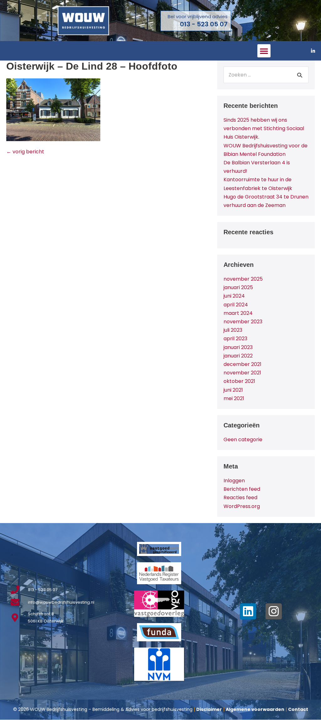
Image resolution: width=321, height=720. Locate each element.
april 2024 (236, 304)
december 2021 (242, 364)
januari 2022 (238, 355)
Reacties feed (240, 497)
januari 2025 (238, 287)
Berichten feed (242, 489)
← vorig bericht (25, 151)
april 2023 (235, 338)
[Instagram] (274, 611)
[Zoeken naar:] (266, 74)
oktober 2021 (239, 381)
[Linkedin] (248, 611)
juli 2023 (233, 330)
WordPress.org (242, 506)
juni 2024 (234, 295)
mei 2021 (234, 398)
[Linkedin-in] (313, 51)
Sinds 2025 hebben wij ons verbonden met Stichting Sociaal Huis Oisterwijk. (264, 128)
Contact (298, 709)
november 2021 (242, 372)
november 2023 (243, 321)
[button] (264, 50)
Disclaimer (209, 709)
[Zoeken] (299, 75)
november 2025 (243, 279)
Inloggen (234, 480)
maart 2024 (238, 313)
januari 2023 (238, 347)
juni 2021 (233, 390)
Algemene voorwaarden (255, 709)
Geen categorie (243, 439)
